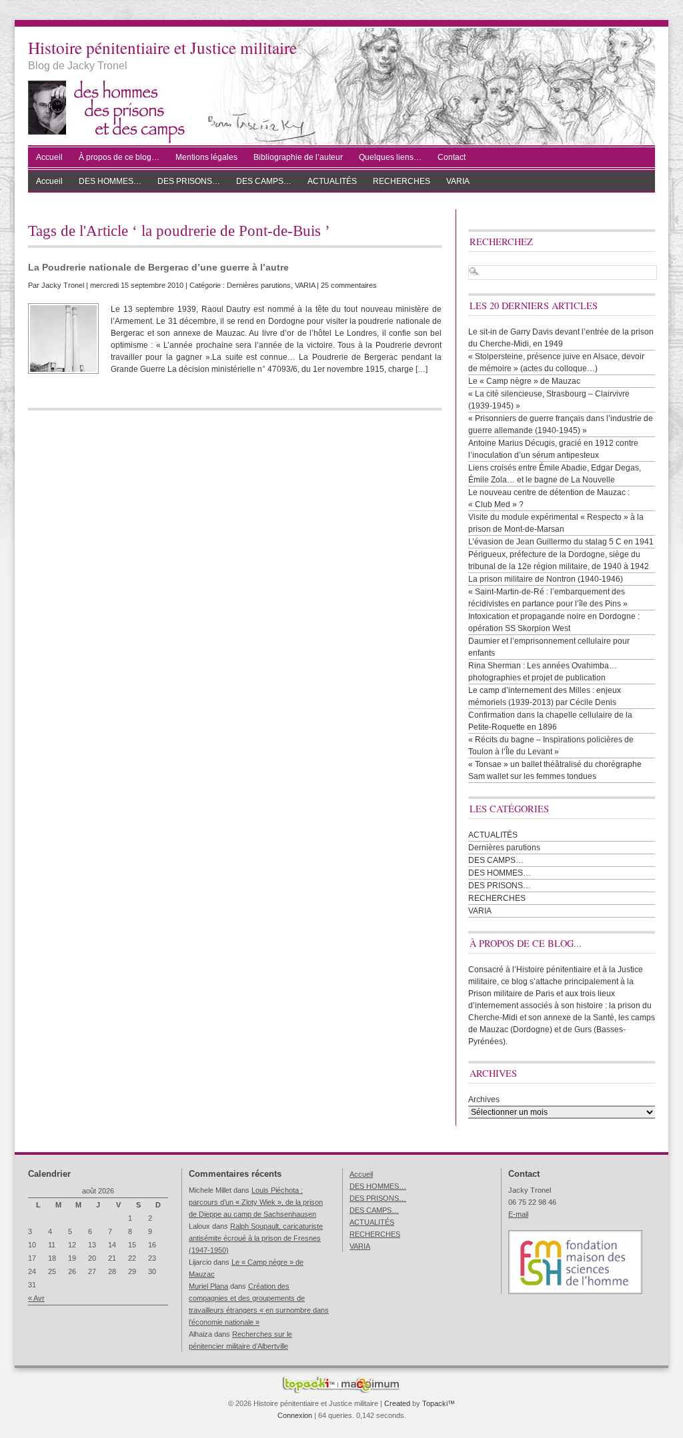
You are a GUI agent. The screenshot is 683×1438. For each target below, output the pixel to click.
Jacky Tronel (62, 285)
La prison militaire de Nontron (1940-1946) (545, 579)
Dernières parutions (259, 285)
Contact (452, 157)
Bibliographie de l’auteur (298, 157)
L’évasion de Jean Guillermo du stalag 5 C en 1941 (561, 541)
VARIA (458, 181)
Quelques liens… (390, 157)
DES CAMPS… (263, 181)
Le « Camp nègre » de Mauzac (524, 381)
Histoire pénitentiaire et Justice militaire (162, 47)
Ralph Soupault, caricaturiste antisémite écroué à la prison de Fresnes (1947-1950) (256, 1238)
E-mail (518, 1214)
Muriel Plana (208, 1286)
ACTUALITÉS (332, 181)
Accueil (49, 157)
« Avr (36, 1298)
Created (397, 1403)
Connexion (294, 1415)
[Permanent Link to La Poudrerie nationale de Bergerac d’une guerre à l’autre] (63, 338)
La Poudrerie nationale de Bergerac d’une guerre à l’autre (158, 267)
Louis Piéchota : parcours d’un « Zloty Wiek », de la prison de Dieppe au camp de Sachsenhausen (256, 1202)
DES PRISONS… (188, 181)
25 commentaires (349, 285)
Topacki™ (438, 1403)
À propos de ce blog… (119, 157)
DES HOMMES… (110, 181)
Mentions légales (206, 157)
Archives (484, 1099)
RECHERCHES (401, 181)
